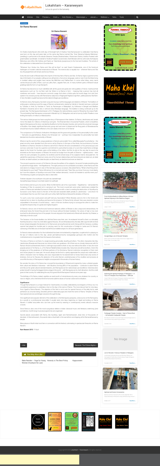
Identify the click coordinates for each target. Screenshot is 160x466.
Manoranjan (80, 17)
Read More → (133, 206)
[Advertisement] (39, 459)
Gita (37, 17)
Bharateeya (24, 23)
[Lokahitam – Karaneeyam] (23, 17)
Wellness (104, 17)
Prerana (45, 17)
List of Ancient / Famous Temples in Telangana (118, 353)
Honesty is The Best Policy (57, 361)
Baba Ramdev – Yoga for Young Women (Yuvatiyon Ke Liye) (34, 362)
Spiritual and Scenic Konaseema (114, 392)
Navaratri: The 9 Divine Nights (85, 345)
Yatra (114, 17)
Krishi (55, 17)
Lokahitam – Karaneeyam (64, 5)
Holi (24, 345)
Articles (30, 17)
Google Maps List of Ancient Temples (116, 236)
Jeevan (93, 17)
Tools (122, 17)
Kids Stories (66, 17)
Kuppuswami (77, 361)
